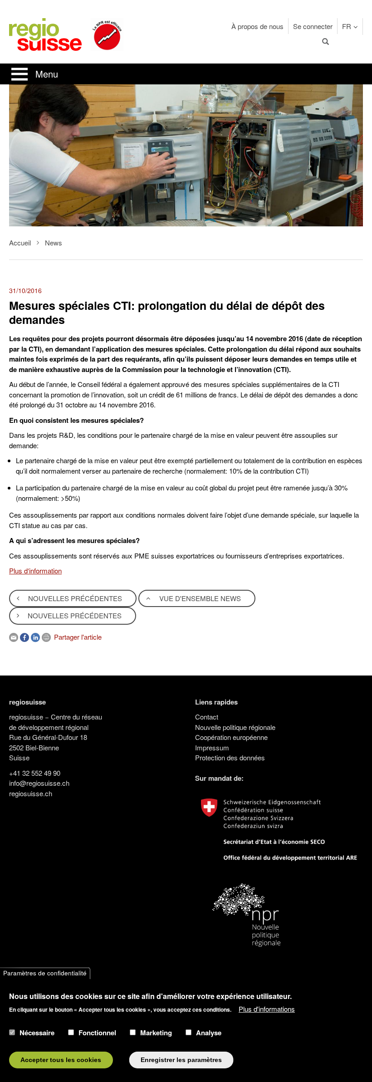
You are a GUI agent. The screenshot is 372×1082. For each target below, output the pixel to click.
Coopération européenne (231, 737)
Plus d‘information (35, 570)
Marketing (156, 1033)
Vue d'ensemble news (199, 598)
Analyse (208, 1033)
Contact (206, 716)
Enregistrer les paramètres (181, 1060)
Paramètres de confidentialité (45, 973)
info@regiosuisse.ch (39, 783)
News (53, 242)
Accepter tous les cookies (60, 1060)
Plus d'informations (267, 1008)
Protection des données (230, 757)
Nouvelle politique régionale (235, 727)
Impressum (212, 747)
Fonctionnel (97, 1033)
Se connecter (313, 26)
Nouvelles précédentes (74, 598)
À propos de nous (257, 26)
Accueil (20, 242)
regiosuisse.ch (30, 793)
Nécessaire (37, 1033)
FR (346, 26)
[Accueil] (45, 33)
